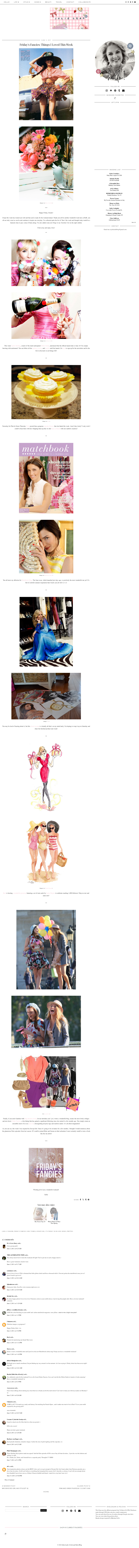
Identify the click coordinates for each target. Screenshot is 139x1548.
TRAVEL (59, 2)
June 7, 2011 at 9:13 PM (14, 1460)
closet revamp (35, 726)
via (48, 721)
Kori (4, 893)
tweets (40, 348)
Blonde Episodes (48, 888)
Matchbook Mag (27, 580)
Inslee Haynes (50, 893)
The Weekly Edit (114, 190)
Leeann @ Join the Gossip (15, 1419)
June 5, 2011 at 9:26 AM (14, 1395)
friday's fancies (20, 1231)
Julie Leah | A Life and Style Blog (72, 1545)
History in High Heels (114, 213)
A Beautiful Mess (114, 183)
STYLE (25, 2)
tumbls (47, 348)
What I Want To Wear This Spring (54, 1222)
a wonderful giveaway (19, 893)
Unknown (10, 1321)
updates (34, 348)
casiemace (10, 1271)
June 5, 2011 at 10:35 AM (14, 1413)
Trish (48, 421)
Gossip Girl (40, 1231)
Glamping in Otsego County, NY (114, 215)
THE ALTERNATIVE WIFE (16, 1255)
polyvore (31, 1124)
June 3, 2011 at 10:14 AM (14, 1278)
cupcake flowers (49, 426)
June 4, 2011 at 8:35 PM (14, 1382)
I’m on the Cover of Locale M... (114, 210)
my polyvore (47, 1114)
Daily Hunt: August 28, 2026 (114, 175)
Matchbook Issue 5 (48, 575)
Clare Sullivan (114, 218)
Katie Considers (114, 173)
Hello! (7, 2)
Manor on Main (114, 203)
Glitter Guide (45, 346)
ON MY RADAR (114, 180)
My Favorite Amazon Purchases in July (114, 200)
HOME (36, 2)
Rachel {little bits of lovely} (15, 1374)
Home (46, 1492)
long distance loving (31, 1119)
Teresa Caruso (114, 198)
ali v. (8, 1466)
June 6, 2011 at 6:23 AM (14, 1444)
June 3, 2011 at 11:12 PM (14, 1343)
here (64, 348)
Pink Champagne (12, 1451)
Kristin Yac (10, 1296)
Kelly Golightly (114, 208)
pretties (70, 1231)
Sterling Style (49, 341)
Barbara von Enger (13, 1439)
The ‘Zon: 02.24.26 (114, 205)
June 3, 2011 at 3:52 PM (14, 1331)
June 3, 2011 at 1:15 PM (14, 1315)
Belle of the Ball (48, 203)
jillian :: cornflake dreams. (15, 1310)
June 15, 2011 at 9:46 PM (14, 1476)
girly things (31, 1231)
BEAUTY (48, 2)
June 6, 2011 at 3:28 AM (14, 1433)
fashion (10, 1231)
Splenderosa (10, 1284)
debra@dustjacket (12, 1360)
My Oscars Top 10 (40, 1222)
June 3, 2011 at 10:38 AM (14, 1290)
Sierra (9, 1349)
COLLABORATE (85, 2)
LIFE (15, 2)
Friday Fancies (16, 1121)
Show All (134, 222)
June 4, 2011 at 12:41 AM (14, 1368)
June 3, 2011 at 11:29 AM (14, 1303)
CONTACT (70, 2)
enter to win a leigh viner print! (68, 1312)
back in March (55, 429)
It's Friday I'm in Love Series (56, 1231)
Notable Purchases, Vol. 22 (114, 195)
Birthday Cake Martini (114, 185)
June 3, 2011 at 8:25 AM (14, 1249)
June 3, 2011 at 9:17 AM (14, 1264)
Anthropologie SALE (114, 220)
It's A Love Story (12, 1243)
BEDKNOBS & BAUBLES (114, 193)
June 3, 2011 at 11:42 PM (14, 1354)
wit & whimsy (114, 188)
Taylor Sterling (16, 346)
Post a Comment (9, 1480)
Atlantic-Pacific (114, 178)
